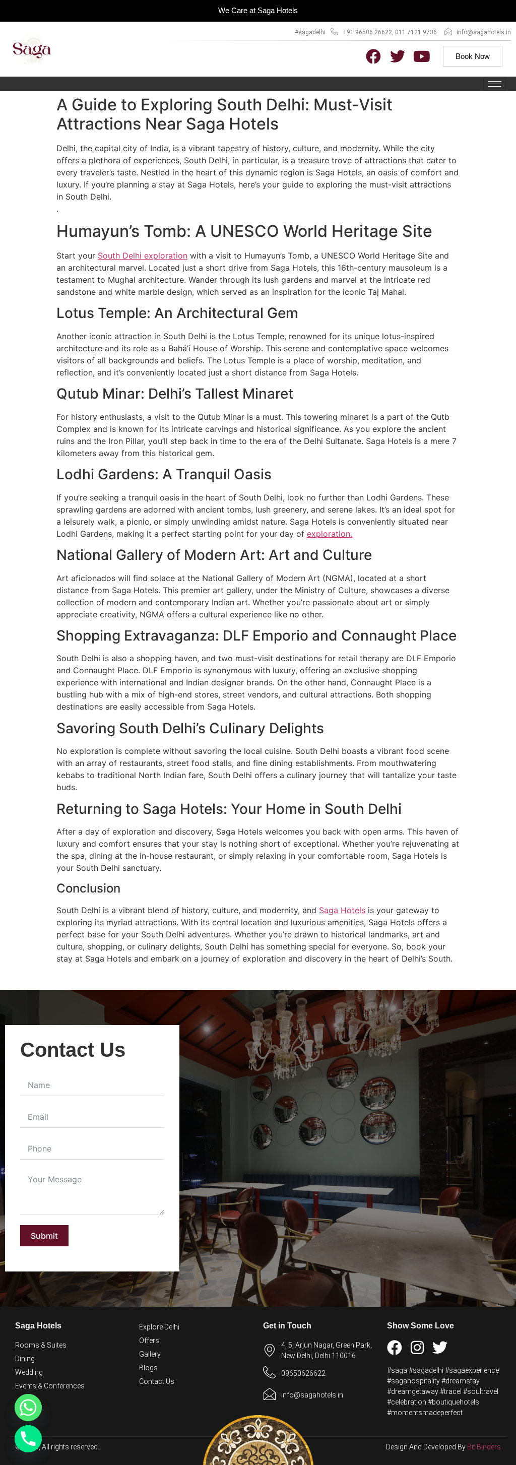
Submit (44, 1236)
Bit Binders (484, 1447)
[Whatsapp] (28, 1407)
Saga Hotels (342, 910)
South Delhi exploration (142, 255)
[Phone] (28, 1438)
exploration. (329, 534)
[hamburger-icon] (494, 84)
